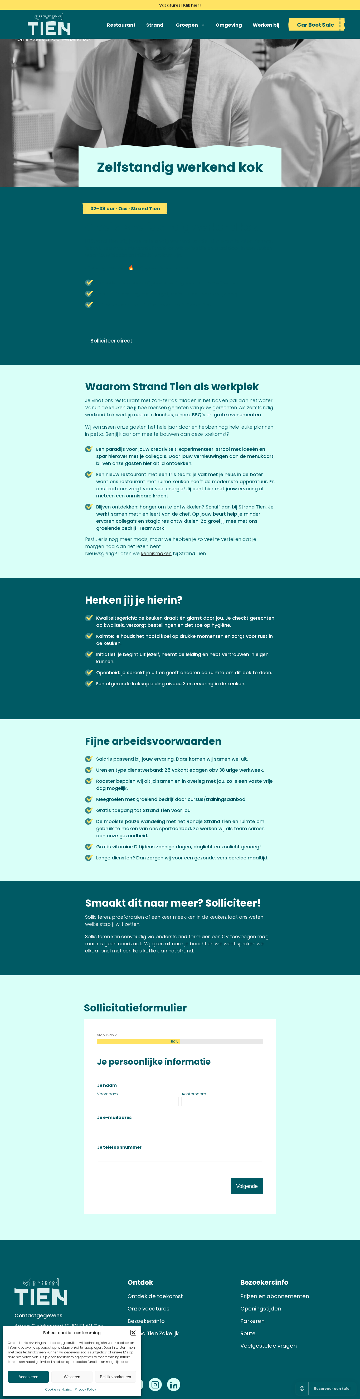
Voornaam (107, 1094)
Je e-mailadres (114, 1117)
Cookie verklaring (58, 1389)
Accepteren (28, 1376)
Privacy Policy (85, 1389)
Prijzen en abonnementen (274, 1296)
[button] (133, 1332)
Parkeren (252, 1321)
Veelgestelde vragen (268, 1345)
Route (248, 1333)
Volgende (247, 1186)
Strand (154, 25)
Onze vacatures (148, 1308)
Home (21, 39)
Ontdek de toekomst (155, 1296)
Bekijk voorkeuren (115, 1376)
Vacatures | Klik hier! (180, 5)
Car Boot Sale (315, 24)
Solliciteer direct (111, 340)
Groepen (187, 25)
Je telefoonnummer (119, 1147)
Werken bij (266, 25)
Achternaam (194, 1094)
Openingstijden (260, 1308)
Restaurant (121, 25)
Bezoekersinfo (146, 1321)
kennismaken (156, 553)
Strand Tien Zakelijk (153, 1333)
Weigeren (72, 1376)
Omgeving (229, 25)
